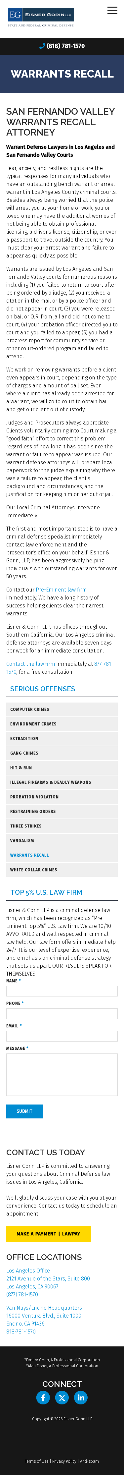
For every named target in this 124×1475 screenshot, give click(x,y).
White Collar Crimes (33, 870)
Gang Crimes (24, 753)
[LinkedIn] (81, 1397)
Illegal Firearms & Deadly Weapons (50, 782)
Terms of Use (37, 1461)
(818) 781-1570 (66, 46)
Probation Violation (34, 797)
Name (13, 981)
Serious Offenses (42, 689)
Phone (15, 1003)
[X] (62, 1397)
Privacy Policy (64, 1461)
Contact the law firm (30, 664)
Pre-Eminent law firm (61, 590)
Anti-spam (89, 1461)
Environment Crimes (33, 724)
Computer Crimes (29, 709)
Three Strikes (26, 826)
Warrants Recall (29, 855)
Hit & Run (21, 768)
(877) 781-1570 (22, 1294)
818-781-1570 (21, 1332)
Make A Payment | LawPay (48, 1234)
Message (17, 1048)
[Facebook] (43, 1397)
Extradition (24, 738)
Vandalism (22, 840)
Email (14, 1026)
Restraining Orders (33, 811)
